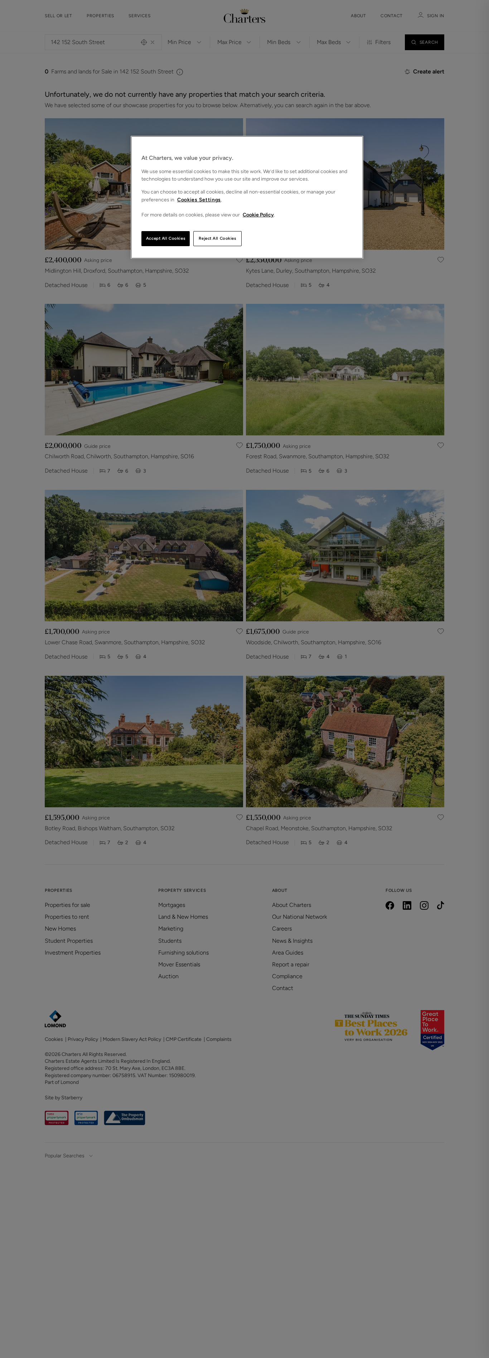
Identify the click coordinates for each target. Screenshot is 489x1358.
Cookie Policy (258, 215)
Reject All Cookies (217, 238)
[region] (247, 197)
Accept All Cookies (165, 238)
